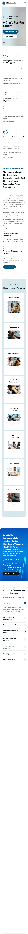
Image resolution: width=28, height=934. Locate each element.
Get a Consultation (8, 157)
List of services (9, 36)
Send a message (10, 31)
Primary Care (14, 297)
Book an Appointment (9, 121)
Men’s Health (14, 464)
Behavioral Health (14, 490)
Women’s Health (14, 353)
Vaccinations (14, 327)
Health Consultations (14, 436)
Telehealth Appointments (14, 381)
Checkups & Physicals (14, 409)
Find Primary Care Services (10, 83)
